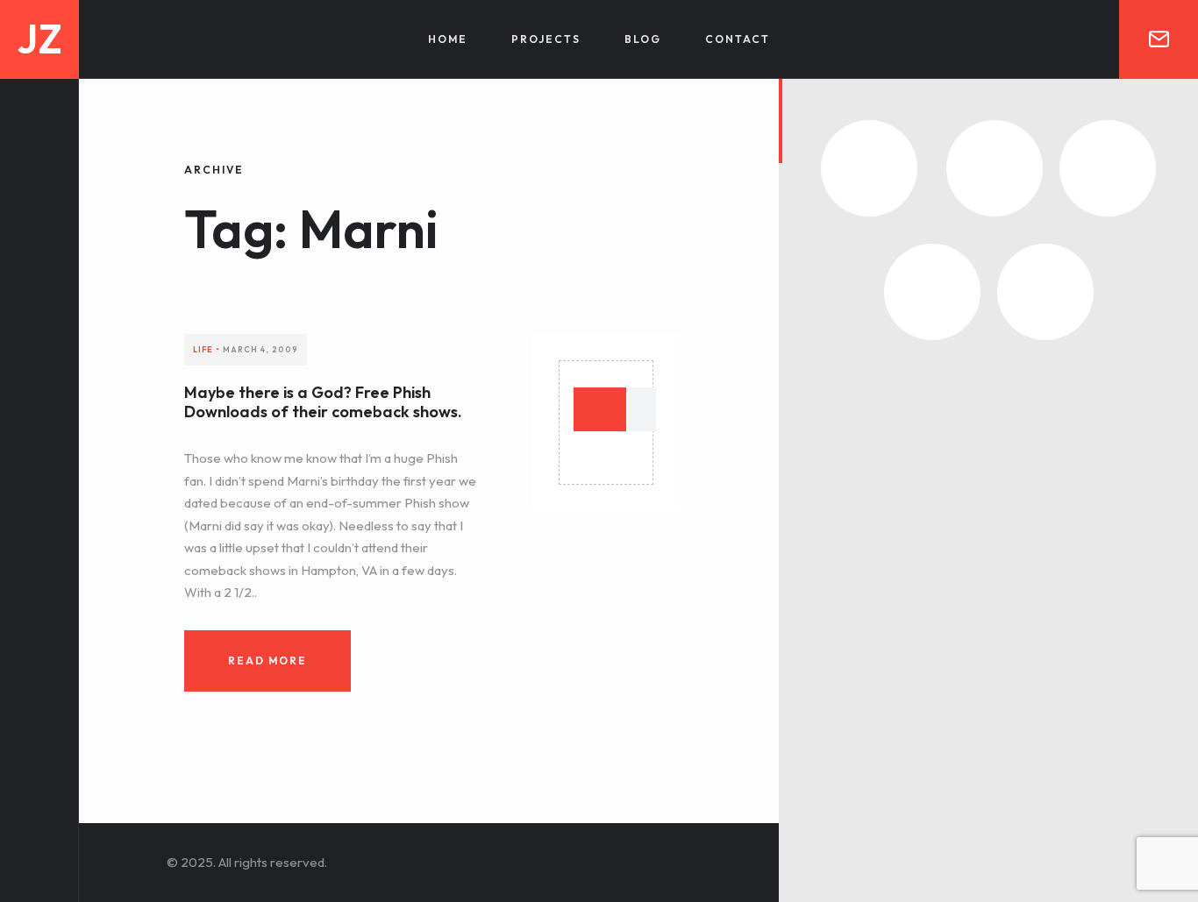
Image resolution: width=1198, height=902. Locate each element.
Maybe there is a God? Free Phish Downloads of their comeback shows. (323, 402)
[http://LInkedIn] (39, 718)
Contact (737, 39)
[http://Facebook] (39, 780)
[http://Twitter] (39, 750)
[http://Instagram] (39, 812)
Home (447, 39)
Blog (642, 39)
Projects (546, 39)
